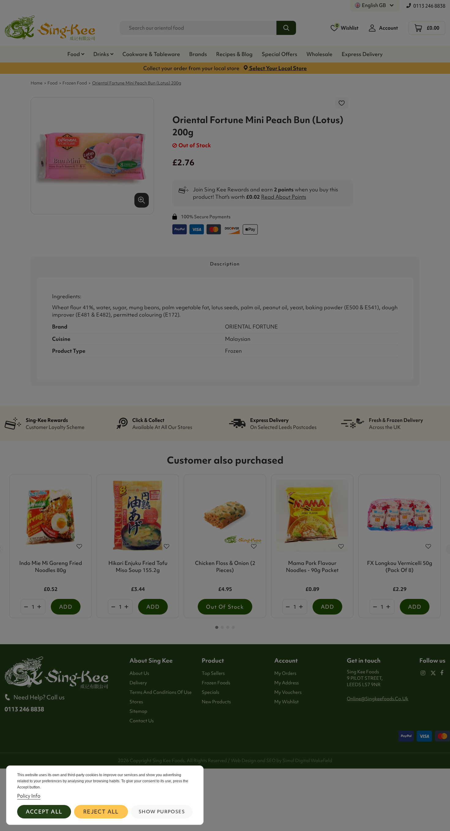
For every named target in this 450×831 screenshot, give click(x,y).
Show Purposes (162, 812)
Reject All (101, 811)
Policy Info (28, 795)
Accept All (44, 811)
